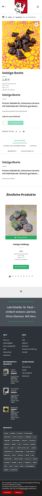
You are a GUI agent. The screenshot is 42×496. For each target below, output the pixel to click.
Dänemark (28, 437)
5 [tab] (21, 276)
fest (35, 437)
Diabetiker (7, 437)
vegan (16, 466)
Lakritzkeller (8, 451)
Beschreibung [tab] (19, 140)
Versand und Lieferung (29, 349)
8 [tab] (29, 276)
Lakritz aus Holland (23, 448)
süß (5, 466)
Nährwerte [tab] (12, 151)
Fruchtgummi (15, 440)
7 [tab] (26, 276)
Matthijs (20, 455)
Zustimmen (7, 492)
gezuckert (32, 440)
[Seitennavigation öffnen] (36, 6)
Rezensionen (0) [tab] (27, 151)
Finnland (6, 440)
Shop (10, 17)
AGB (4, 349)
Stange (35, 462)
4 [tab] (18, 276)
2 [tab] (12, 276)
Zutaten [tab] (33, 146)
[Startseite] (21, 6)
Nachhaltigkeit (7, 343)
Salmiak (14, 462)
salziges (19, 17)
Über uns (6, 340)
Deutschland (28, 433)
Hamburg (6, 444)
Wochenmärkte (30, 466)
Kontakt (24, 352)
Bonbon (12, 433)
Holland (25, 444)
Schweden (27, 462)
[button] (36, 24)
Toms (10, 466)
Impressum (7, 355)
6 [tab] (23, 276)
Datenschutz (7, 352)
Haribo (14, 444)
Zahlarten (25, 346)
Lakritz (12, 448)
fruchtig (24, 440)
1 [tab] (9, 276)
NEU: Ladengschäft (9, 346)
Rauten (35, 459)
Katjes (6, 448)
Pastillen (28, 459)
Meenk (27, 455)
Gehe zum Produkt (21, 267)
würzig (6, 470)
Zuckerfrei (14, 470)
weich (21, 466)
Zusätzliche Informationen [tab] (14, 146)
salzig (20, 462)
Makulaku (7, 455)
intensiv (32, 444)
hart (19, 444)
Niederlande (8, 459)
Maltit (14, 455)
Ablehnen (18, 492)
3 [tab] (15, 276)
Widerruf (25, 343)
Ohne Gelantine (18, 459)
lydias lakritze (30, 451)
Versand (7, 87)
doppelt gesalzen (18, 437)
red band (6, 462)
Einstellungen (23, 488)
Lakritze (33, 448)
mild (32, 455)
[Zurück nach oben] (21, 292)
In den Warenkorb (15, 123)
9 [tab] (32, 276)
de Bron (19, 433)
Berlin (6, 433)
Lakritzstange (19, 451)
